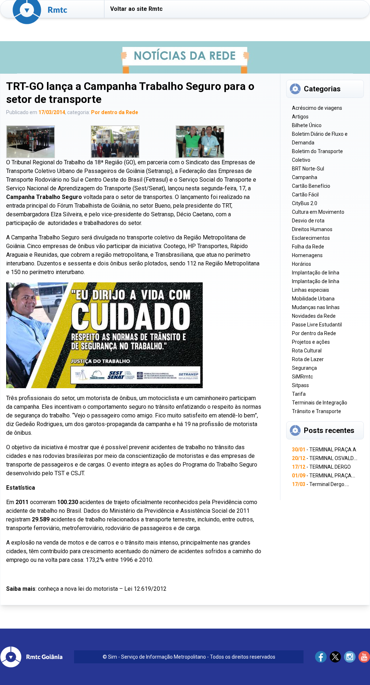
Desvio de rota (308, 221)
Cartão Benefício (311, 186)
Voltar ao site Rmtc (136, 8)
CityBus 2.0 (304, 203)
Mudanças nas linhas (316, 307)
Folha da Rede (308, 247)
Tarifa (299, 394)
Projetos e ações (311, 342)
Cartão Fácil (305, 195)
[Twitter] (335, 657)
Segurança (304, 368)
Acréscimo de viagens (317, 108)
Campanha (304, 177)
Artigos (300, 117)
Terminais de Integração (319, 403)
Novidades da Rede (314, 316)
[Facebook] (321, 657)
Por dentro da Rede (114, 112)
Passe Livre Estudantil (317, 325)
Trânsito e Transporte (316, 411)
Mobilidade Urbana (313, 299)
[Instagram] (350, 657)
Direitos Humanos (312, 229)
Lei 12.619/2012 (145, 588)
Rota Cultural (307, 351)
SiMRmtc (302, 377)
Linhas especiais (310, 290)
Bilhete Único (307, 125)
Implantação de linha (315, 273)
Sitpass (300, 385)
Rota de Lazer (308, 359)
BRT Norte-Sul (308, 169)
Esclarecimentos (311, 238)
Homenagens (307, 255)
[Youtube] (364, 657)
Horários (301, 264)
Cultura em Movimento (318, 212)
